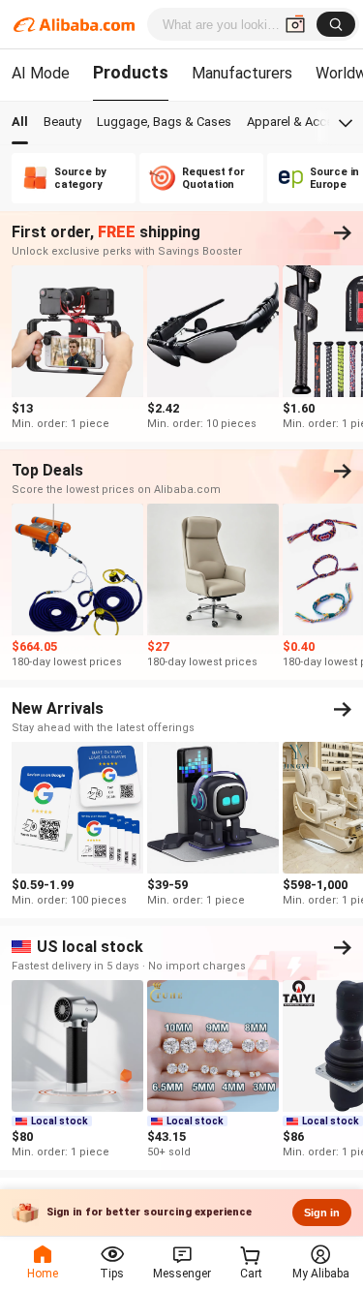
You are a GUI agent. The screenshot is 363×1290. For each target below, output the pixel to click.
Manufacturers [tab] (242, 73)
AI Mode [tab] (41, 73)
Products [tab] (130, 72)
